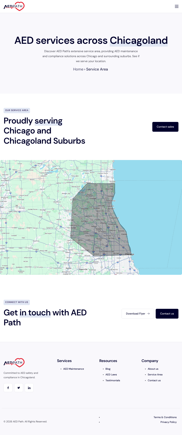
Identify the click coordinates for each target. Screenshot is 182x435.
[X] (18, 387)
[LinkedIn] (29, 387)
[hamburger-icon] (176, 6)
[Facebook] (8, 387)
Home (78, 69)
